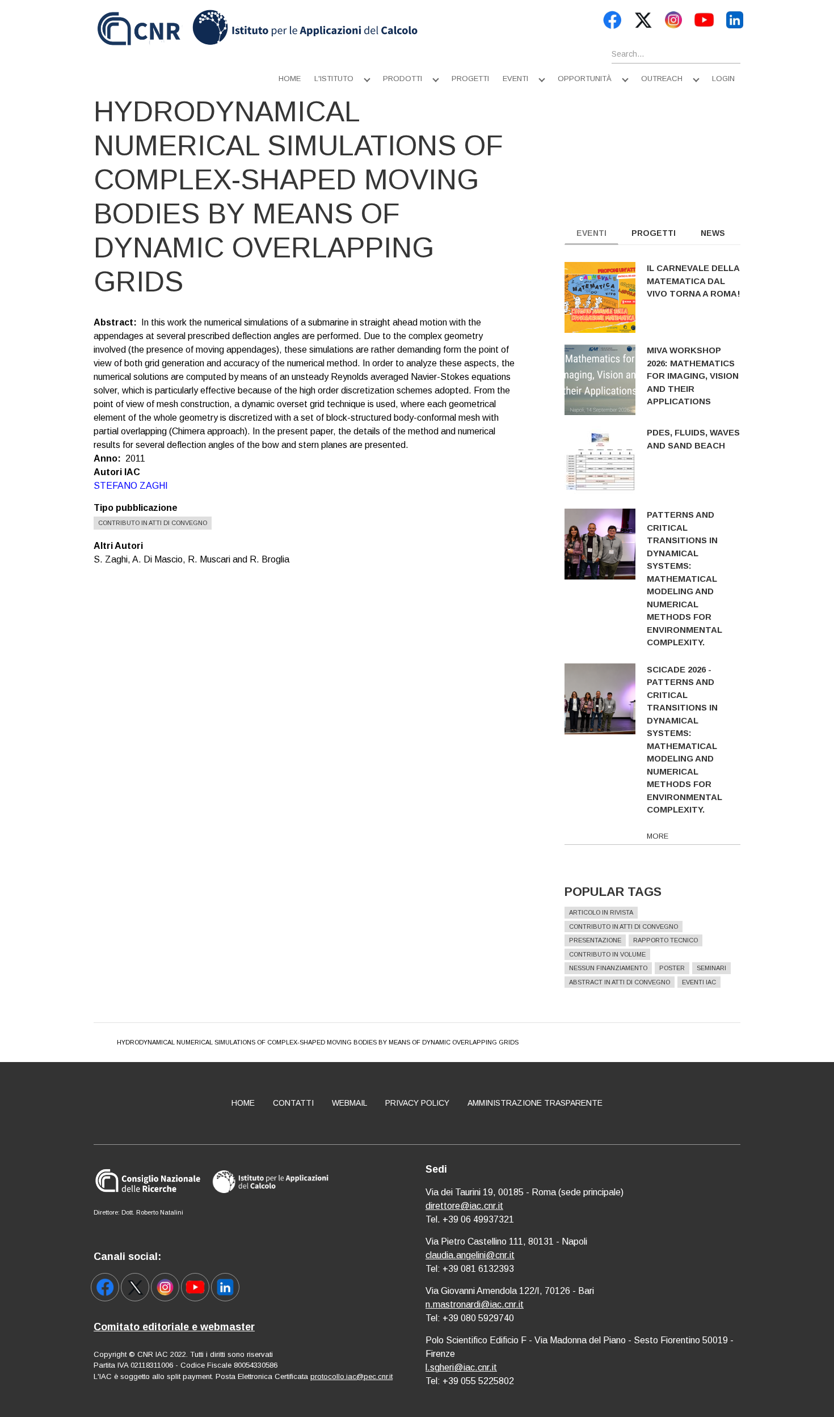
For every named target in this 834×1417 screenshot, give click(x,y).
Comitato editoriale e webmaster (174, 1327)
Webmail (349, 1102)
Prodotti (402, 78)
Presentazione (595, 940)
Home (290, 78)
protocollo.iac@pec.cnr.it (351, 1376)
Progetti (470, 78)
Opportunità (585, 78)
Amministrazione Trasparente (535, 1102)
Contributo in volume (607, 954)
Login (723, 78)
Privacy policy (417, 1102)
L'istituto (333, 78)
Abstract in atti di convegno (619, 982)
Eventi (515, 78)
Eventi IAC (699, 982)
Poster (672, 968)
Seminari (711, 968)
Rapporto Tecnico (665, 940)
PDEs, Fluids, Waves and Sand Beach (693, 439)
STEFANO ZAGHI (131, 485)
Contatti (293, 1102)
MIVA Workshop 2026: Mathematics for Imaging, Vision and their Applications (693, 375)
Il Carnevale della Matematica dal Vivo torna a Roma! (693, 280)
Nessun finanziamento (608, 968)
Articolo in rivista (601, 912)
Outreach (662, 78)
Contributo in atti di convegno (152, 522)
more (657, 836)
